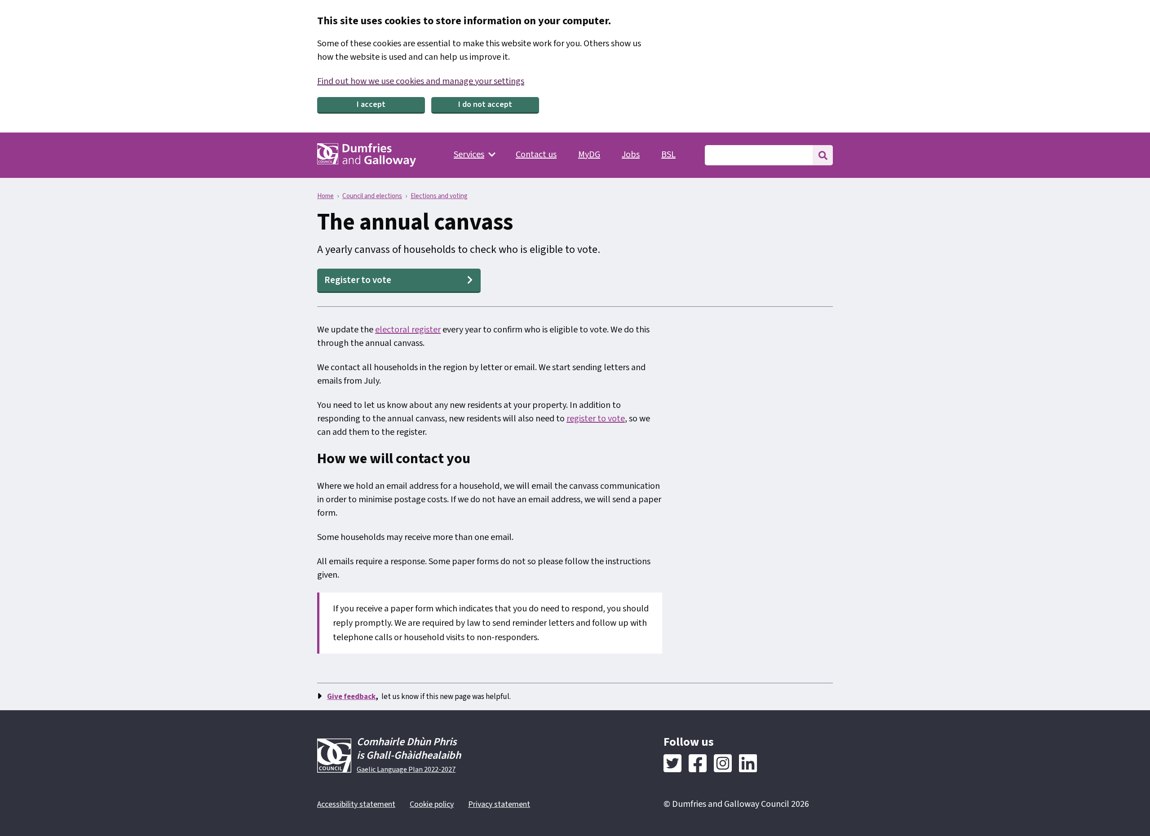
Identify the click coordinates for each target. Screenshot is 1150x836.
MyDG (589, 154)
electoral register (408, 329)
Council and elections (372, 196)
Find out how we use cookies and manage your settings (420, 81)
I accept (371, 104)
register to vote (595, 418)
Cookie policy (432, 804)
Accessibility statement (356, 804)
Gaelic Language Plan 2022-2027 (406, 769)
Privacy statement (499, 804)
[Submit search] (823, 155)
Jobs (631, 154)
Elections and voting (439, 196)
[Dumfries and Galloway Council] (366, 155)
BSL (668, 154)
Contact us (536, 154)
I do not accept (485, 104)
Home (325, 196)
